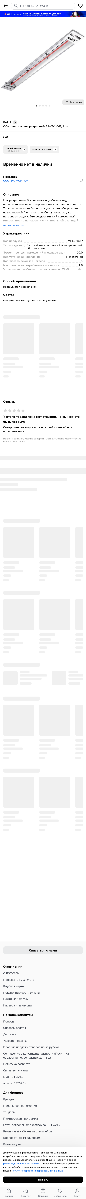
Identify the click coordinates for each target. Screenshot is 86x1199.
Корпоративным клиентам (21, 1131)
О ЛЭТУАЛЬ (11, 967)
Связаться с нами (15, 1064)
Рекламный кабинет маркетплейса (27, 1125)
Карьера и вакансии (17, 999)
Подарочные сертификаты (21, 986)
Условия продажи (15, 1034)
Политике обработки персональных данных (37, 1170)
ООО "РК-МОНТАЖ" (16, 180)
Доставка (9, 1028)
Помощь (8, 1015)
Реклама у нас (13, 1137)
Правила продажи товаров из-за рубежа (31, 1040)
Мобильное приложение (20, 1099)
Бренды (8, 1093)
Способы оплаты (14, 1021)
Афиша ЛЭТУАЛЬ (14, 1076)
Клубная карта (13, 979)
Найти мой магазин (16, 992)
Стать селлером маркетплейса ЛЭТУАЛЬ (31, 1118)
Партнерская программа (20, 1112)
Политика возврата (16, 1057)
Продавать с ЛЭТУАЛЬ (18, 973)
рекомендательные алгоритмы (21, 1163)
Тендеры (9, 1105)
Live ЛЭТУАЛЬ (13, 1070)
